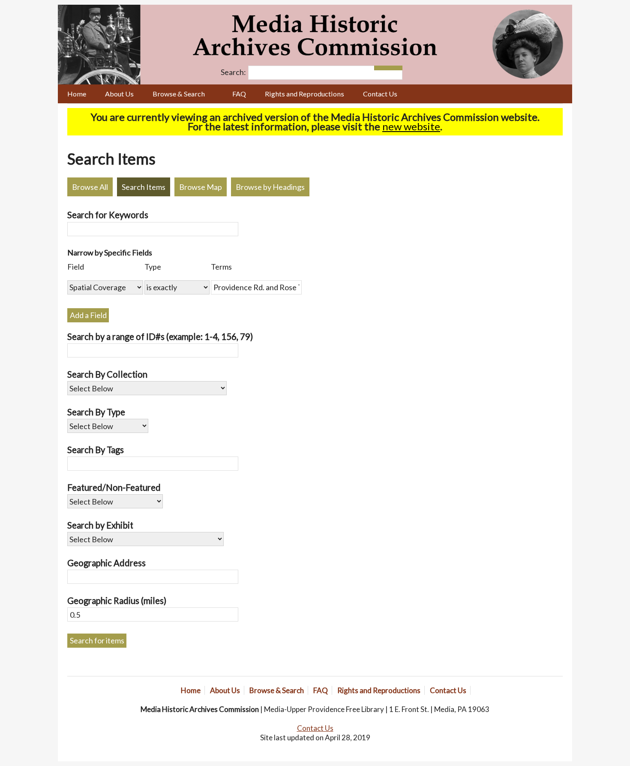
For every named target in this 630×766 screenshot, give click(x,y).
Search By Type (96, 412)
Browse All (90, 187)
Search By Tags (95, 450)
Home (76, 94)
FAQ (239, 94)
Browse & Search (179, 94)
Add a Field (88, 315)
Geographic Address (106, 563)
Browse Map (200, 187)
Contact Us (380, 94)
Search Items (143, 187)
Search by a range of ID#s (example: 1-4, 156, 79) (160, 336)
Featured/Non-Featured (114, 487)
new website (411, 126)
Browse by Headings (270, 187)
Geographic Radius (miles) (116, 600)
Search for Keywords (107, 215)
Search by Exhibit (100, 525)
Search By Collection (107, 374)
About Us (119, 94)
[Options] (381, 68)
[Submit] (395, 68)
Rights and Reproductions (304, 94)
